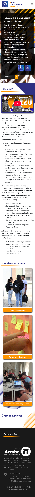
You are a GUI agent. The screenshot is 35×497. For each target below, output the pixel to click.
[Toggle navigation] (32, 4)
